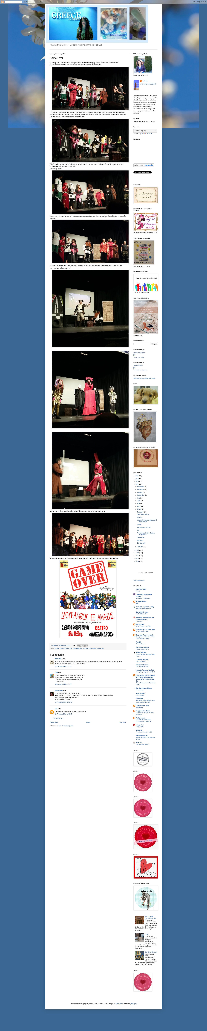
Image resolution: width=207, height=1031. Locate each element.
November (140, 489)
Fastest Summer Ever (142, 649)
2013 (137, 556)
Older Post (122, 722)
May (138, 503)
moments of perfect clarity (145, 607)
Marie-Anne (59, 690)
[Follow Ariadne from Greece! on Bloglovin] (143, 166)
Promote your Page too (140, 370)
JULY (137, 603)
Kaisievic (58, 659)
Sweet (139, 524)
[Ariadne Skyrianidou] (134, 355)
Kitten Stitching (141, 652)
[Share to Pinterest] (87, 645)
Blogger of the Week (143, 711)
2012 (137, 558)
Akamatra (139, 699)
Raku (147, 934)
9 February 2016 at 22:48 (63, 684)
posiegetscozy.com (142, 647)
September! (139, 707)
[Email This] (78, 645)
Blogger (133, 1004)
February (140, 512)
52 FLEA (139, 742)
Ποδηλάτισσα (140, 718)
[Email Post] (73, 645)
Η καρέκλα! (139, 621)
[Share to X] (82, 645)
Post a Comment (58, 718)
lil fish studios (140, 693)
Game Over (68, 648)
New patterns (140, 690)
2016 (137, 484)
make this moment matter (143, 608)
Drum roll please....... (142, 661)
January (140, 547)
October (140, 492)
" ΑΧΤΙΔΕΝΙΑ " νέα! (141, 614)
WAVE (138, 591)
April (139, 506)
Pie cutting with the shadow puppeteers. (146, 534)
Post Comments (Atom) (65, 726)
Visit (138, 580)
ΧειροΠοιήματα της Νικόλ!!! (145, 670)
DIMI (56, 673)
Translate (149, 134)
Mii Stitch (139, 730)
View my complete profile (148, 84)
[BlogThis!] (80, 645)
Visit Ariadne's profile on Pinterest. (144, 378)
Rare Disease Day (143, 514)
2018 (137, 479)
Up (138, 530)
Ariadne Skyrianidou (139, 352)
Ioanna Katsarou (77, 648)
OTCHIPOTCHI (141, 589)
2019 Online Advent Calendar (150, 917)
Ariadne (54, 645)
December (140, 487)
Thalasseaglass (138, 365)
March (139, 509)
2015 (137, 550)
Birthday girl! (141, 543)
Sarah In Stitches (142, 735)
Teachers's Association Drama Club (93, 648)
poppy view (140, 725)
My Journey (140, 624)
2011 (137, 561)
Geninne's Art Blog (142, 705)
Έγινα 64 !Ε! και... (142, 612)
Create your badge (138, 357)
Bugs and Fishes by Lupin (144, 635)
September (141, 495)
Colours (139, 517)
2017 (137, 481)
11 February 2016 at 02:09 (63, 702)
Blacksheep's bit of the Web (145, 630)
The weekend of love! (144, 527)
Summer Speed (140, 644)
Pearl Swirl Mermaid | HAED (144, 732)
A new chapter (140, 695)
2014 (137, 553)
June (139, 501)
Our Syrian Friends (151, 952)
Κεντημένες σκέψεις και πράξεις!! (145, 672)
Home (88, 722)
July (138, 498)
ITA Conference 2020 (142, 666)
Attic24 (138, 642)
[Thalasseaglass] (134, 368)
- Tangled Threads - (142, 659)
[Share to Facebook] (84, 645)
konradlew (119, 1004)
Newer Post (54, 722)
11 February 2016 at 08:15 (63, 714)
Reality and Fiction (142, 665)
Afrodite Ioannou (59, 648)
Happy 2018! (139, 726)
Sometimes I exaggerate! (143, 598)
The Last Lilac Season (142, 744)
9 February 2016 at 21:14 (63, 666)
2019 (137, 476)
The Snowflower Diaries (144, 688)
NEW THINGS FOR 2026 (143, 626)
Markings (140, 540)
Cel (56, 708)
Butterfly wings (141, 601)
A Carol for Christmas (142, 631)
